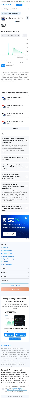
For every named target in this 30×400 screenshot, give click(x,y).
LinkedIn (5, 261)
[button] (9, 335)
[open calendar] (25, 35)
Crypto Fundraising (8, 256)
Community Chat (7, 253)
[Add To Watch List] (27, 18)
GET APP (19, 4)
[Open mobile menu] (28, 5)
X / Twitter (6, 247)
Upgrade (16, 289)
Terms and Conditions (17, 388)
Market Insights (7, 250)
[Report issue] (28, 9)
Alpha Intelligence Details (12, 13)
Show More (15, 128)
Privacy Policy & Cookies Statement (17, 390)
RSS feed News (7, 264)
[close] (26, 218)
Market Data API (15, 285)
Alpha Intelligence (6, 9)
